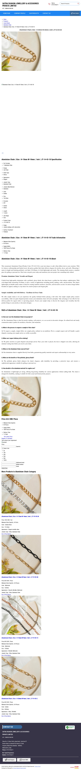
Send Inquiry (75, 13)
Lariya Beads (6, 23)
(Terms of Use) (37, 766)
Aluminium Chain (7, 25)
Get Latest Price (8, 436)
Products (5, 21)
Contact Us (46, 13)
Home (4, 19)
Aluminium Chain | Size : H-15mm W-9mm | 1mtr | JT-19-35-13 (20, 638)
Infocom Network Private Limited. (19, 768)
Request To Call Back (7, 438)
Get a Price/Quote (6, 534)
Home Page (6, 13)
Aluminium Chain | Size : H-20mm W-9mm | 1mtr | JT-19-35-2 (19, 698)
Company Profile (19, 13)
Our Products (34, 13)
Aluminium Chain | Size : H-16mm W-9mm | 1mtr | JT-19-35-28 (20, 577)
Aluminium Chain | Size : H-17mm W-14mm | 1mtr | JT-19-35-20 (20, 516)
